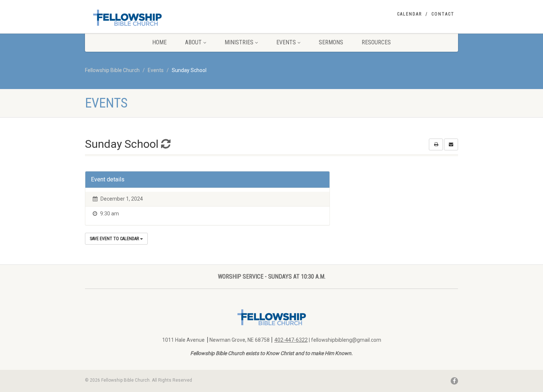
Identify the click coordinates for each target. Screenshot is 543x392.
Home (159, 42)
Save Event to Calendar (115, 238)
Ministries (239, 42)
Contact (442, 14)
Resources (376, 42)
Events (286, 42)
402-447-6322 (291, 340)
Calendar (409, 14)
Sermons (331, 42)
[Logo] (143, 18)
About (193, 42)
